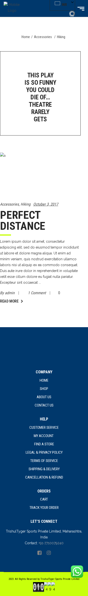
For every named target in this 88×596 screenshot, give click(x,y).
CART (44, 499)
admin (10, 293)
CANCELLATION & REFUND (44, 477)
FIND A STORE (44, 444)
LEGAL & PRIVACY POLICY (44, 452)
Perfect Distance (22, 220)
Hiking (26, 204)
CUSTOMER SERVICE (44, 427)
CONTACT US (44, 405)
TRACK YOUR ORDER (44, 507)
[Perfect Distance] (40, 174)
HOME (44, 380)
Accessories (43, 37)
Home (26, 37)
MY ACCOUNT (44, 436)
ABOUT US (44, 397)
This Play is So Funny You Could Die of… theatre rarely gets (40, 97)
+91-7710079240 (51, 543)
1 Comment (37, 293)
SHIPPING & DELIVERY (44, 469)
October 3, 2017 (45, 204)
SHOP (44, 389)
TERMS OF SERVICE (44, 461)
